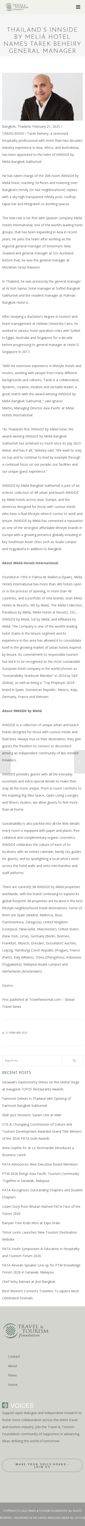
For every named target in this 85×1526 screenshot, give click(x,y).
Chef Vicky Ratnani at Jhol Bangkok (28, 1281)
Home (12, 1384)
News (12, 1375)
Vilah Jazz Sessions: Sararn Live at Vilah (31, 1115)
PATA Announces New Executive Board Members (40, 1164)
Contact (14, 1356)
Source (7, 985)
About (12, 1366)
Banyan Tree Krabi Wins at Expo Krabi (31, 1223)
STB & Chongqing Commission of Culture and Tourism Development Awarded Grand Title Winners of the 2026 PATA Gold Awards (42, 1131)
